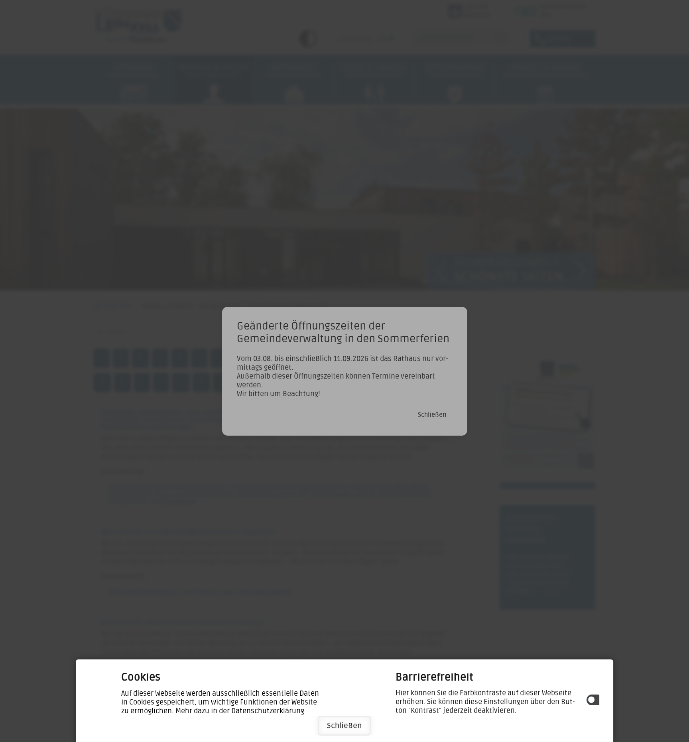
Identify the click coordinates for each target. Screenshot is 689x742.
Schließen (344, 725)
